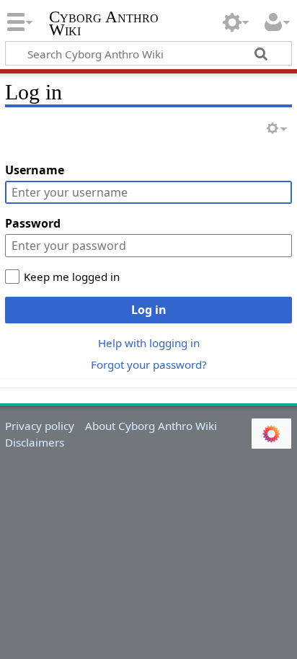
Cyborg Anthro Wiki (104, 25)
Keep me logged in (72, 276)
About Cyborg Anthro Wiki (151, 425)
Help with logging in (149, 343)
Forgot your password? (149, 364)
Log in (149, 310)
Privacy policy (39, 425)
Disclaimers (34, 442)
